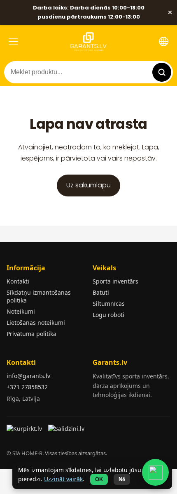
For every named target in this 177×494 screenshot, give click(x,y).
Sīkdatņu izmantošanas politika (39, 296)
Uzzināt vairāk (63, 479)
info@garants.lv (28, 376)
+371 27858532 (27, 387)
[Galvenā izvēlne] (13, 41)
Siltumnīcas (109, 303)
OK (99, 479)
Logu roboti (108, 315)
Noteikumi (21, 311)
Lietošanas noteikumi (36, 322)
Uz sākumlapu (88, 185)
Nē (122, 479)
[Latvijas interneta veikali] (25, 431)
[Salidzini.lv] (67, 431)
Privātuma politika (31, 334)
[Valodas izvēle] (163, 41)
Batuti (101, 292)
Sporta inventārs (115, 281)
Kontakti (18, 281)
